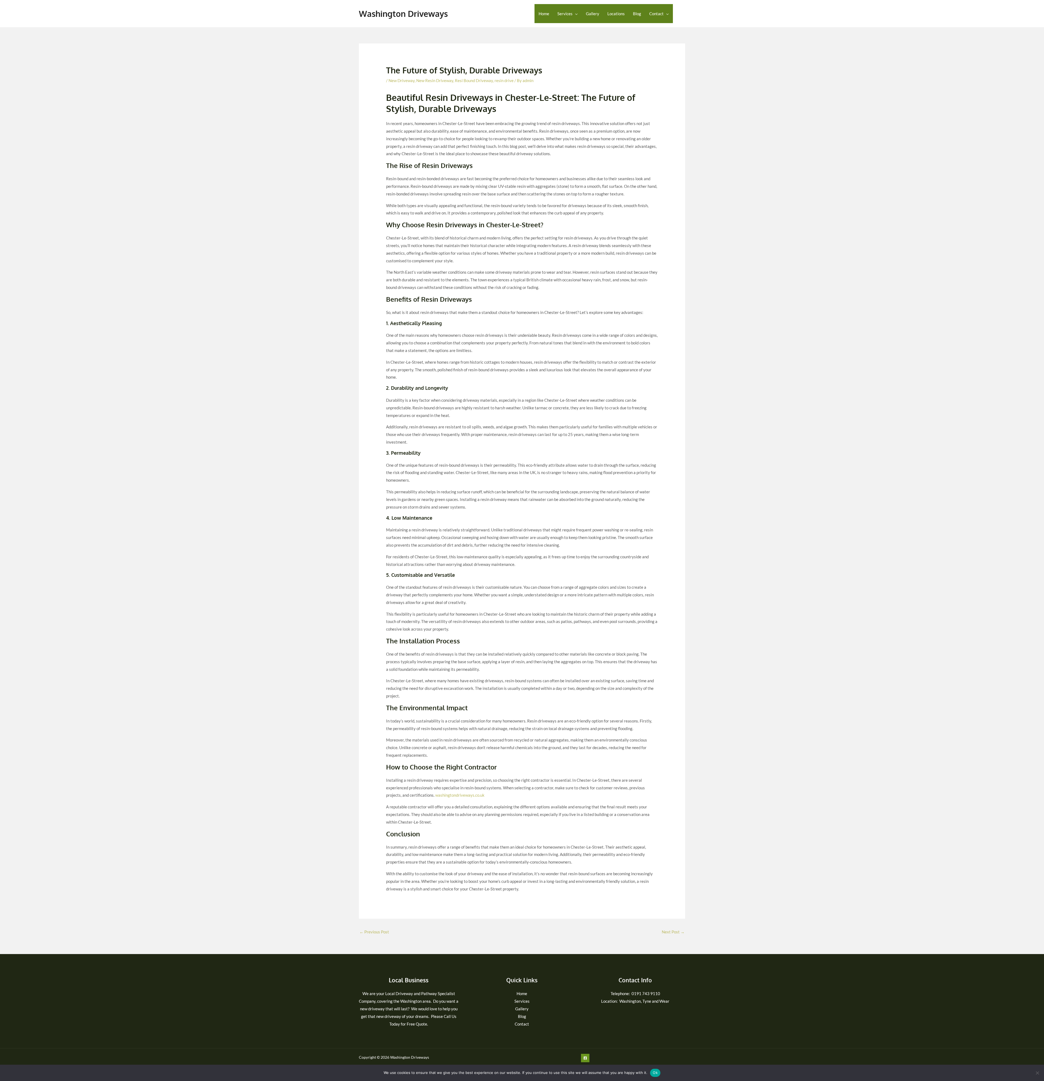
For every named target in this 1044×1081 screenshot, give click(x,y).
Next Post (673, 931)
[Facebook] (681, 14)
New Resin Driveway (434, 80)
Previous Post (374, 931)
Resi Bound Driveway (474, 80)
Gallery (592, 13)
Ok (655, 1072)
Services (565, 13)
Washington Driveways (403, 13)
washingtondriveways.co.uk (459, 795)
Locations (616, 13)
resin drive (504, 80)
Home (544, 13)
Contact (656, 13)
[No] (1037, 1073)
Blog (637, 13)
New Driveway (402, 80)
